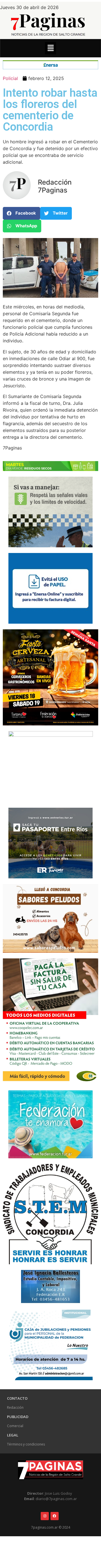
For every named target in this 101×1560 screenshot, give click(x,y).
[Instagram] (45, 1516)
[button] (50, 48)
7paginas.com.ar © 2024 (50, 1527)
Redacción (15, 1407)
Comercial (15, 1425)
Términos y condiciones (26, 1444)
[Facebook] (54, 1516)
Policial (10, 78)
